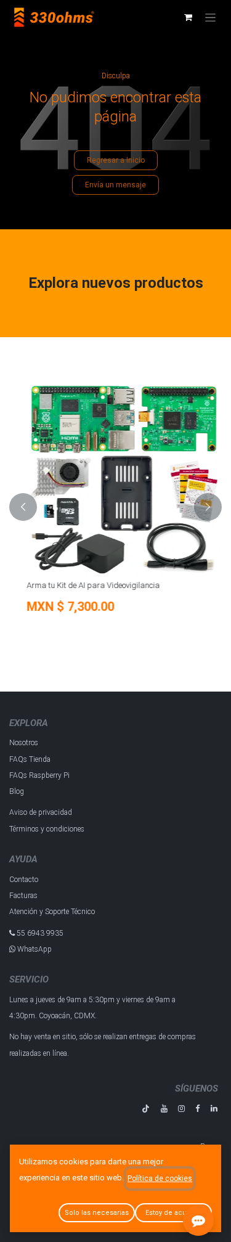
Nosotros (23, 742)
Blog (16, 791)
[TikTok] (145, 1108)
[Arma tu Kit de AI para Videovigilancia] (115, 479)
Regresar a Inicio (116, 160)
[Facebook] (197, 1108)
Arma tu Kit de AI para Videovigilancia (85, 585)
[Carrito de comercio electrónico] (188, 17)
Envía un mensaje (115, 185)
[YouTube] (164, 1108)
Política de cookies (160, 1178)
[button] (23, 507)
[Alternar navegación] (210, 17)
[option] (115, 507)
